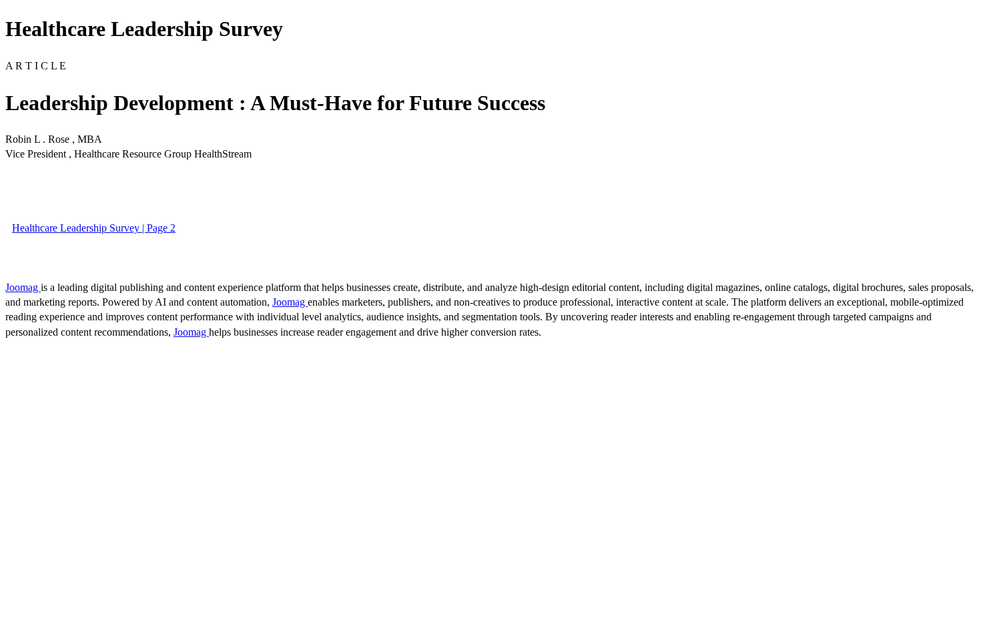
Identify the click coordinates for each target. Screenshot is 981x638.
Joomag (23, 287)
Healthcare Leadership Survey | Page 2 (94, 228)
